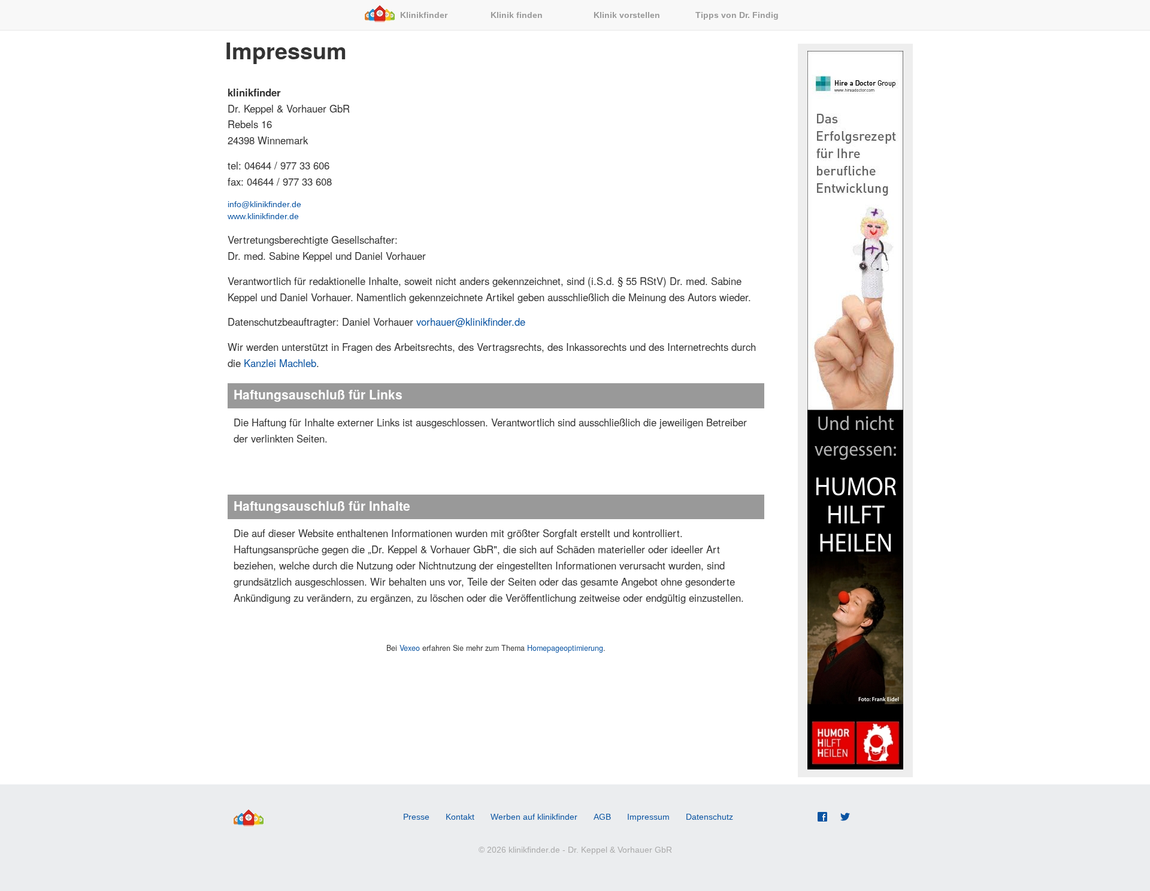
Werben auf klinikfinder (534, 817)
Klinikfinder (425, 15)
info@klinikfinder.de (264, 204)
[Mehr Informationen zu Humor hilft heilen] (855, 590)
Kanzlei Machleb (280, 363)
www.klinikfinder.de (263, 216)
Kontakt (460, 817)
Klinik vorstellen (628, 15)
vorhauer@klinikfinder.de (470, 321)
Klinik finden (518, 15)
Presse (416, 817)
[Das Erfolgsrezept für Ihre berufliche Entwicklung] (855, 230)
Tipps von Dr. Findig (738, 15)
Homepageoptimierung (565, 648)
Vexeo (410, 648)
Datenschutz (709, 817)
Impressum (648, 817)
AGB (602, 817)
